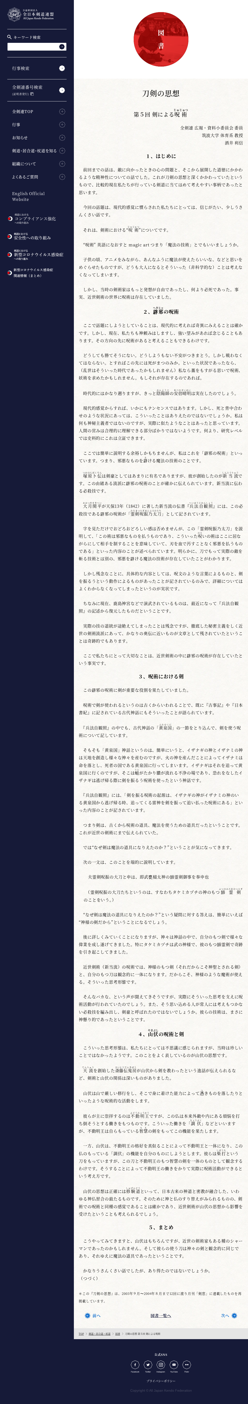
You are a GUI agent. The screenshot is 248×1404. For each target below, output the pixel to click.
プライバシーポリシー (161, 1381)
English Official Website (28, 196)
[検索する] (62, 46)
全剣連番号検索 (27, 90)
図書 (117, 1334)
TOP (81, 1334)
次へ (225, 1315)
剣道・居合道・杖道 (99, 1334)
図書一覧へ (161, 1315)
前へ (97, 1315)
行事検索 (21, 68)
